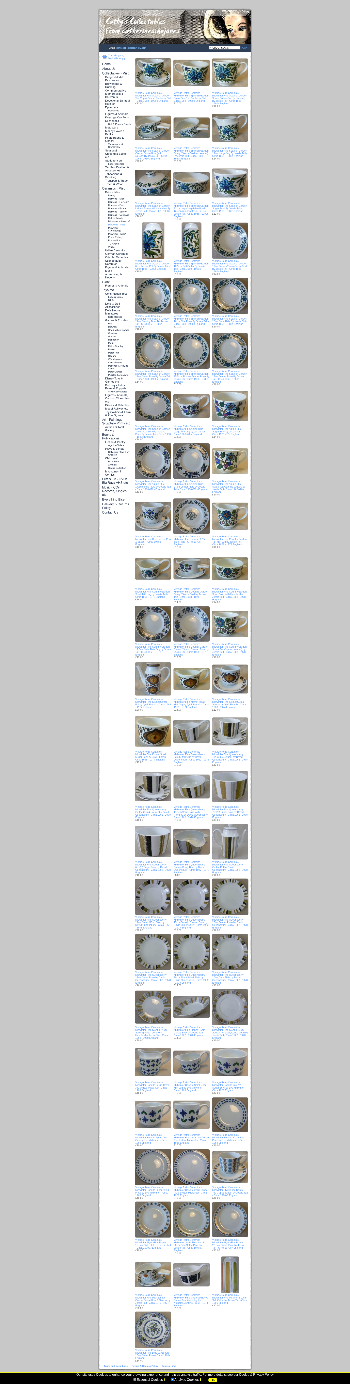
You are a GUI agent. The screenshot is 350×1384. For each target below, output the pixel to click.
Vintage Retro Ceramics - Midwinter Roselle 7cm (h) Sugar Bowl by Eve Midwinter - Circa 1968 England (229, 1086)
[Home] (116, 64)
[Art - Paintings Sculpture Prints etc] (116, 421)
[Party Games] (116, 372)
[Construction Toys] (116, 294)
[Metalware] (116, 127)
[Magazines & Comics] (116, 473)
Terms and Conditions (116, 1366)
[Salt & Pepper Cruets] (116, 124)
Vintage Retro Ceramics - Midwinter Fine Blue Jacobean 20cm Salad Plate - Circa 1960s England (152, 1354)
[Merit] (116, 343)
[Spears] (116, 356)
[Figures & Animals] (116, 114)
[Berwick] (116, 327)
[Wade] (116, 247)
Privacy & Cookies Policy (145, 1366)
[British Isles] (116, 192)
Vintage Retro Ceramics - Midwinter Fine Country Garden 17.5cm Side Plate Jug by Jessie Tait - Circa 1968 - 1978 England (153, 649)
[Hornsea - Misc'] (116, 199)
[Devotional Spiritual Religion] (116, 102)
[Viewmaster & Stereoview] (116, 145)
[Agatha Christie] (116, 445)
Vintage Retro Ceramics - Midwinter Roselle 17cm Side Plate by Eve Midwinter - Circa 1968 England (228, 1139)
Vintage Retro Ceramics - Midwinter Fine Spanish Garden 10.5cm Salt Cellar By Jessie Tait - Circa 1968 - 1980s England (191, 266)
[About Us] (116, 69)
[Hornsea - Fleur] (116, 205)
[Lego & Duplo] (116, 297)
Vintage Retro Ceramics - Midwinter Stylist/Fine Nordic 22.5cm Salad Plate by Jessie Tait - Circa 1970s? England (228, 1244)
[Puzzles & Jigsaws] (116, 375)
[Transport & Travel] (116, 181)
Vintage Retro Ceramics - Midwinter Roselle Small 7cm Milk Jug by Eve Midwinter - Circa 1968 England (190, 1086)
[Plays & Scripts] (116, 449)
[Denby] (116, 196)
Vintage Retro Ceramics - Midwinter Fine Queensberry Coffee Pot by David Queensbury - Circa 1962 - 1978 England (230, 867)
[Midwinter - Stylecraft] (116, 221)
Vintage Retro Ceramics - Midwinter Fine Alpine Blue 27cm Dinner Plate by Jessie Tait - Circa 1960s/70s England (191, 485)
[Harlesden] (116, 340)
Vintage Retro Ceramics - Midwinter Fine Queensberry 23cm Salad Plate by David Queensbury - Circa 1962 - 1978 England (153, 977)
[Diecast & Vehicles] (116, 405)
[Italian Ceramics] (116, 250)
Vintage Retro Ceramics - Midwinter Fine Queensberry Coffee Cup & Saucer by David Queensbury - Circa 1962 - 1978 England (153, 812)
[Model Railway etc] (116, 408)
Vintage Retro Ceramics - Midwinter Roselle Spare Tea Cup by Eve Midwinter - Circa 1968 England (151, 1139)
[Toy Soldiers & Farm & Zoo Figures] (116, 414)
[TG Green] (116, 244)
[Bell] (116, 324)
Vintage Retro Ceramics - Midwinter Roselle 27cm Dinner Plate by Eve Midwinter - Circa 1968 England (191, 1191)
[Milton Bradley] (116, 346)
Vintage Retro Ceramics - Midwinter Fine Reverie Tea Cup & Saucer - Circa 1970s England (153, 540)
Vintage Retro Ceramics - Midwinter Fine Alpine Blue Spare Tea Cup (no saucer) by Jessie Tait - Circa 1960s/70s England (228, 486)
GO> (243, 47)
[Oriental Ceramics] (116, 257)
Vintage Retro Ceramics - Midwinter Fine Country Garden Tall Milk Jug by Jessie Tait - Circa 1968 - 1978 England (229, 540)
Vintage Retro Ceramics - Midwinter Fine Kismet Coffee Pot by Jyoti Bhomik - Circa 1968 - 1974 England (153, 703)
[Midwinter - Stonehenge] (116, 229)
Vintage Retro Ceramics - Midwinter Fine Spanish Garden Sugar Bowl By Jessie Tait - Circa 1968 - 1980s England (229, 207)
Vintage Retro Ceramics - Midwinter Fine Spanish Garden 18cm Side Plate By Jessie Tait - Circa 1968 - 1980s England (191, 320)
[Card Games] (116, 363)
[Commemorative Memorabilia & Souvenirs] (116, 94)
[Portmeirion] (116, 241)
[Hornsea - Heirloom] (116, 202)
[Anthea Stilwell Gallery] (116, 429)
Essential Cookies (150, 1379)
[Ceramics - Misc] (116, 188)
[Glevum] (116, 337)
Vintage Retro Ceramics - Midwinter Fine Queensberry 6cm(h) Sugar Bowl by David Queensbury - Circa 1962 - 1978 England (153, 867)
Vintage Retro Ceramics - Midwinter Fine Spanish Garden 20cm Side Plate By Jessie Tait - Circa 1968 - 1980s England (229, 320)
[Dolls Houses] (116, 317)
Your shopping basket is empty (116, 57)
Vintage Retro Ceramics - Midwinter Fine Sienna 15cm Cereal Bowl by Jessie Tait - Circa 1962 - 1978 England (189, 1031)
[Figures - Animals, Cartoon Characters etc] (116, 398)
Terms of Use (169, 1366)
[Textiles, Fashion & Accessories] (116, 169)
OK (212, 1380)
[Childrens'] (116, 458)
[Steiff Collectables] (116, 392)
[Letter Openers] (116, 164)
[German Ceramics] (116, 254)
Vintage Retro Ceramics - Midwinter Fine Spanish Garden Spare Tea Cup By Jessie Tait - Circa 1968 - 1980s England (191, 97)
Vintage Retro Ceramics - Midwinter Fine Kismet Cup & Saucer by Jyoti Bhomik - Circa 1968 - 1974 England (229, 703)
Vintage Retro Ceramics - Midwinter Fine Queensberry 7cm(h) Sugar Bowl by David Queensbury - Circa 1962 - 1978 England (230, 812)
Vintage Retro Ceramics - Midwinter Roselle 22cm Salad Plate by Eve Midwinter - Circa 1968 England (152, 1191)
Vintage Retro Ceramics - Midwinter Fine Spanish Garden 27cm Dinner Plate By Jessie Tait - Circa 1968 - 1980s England (229, 376)
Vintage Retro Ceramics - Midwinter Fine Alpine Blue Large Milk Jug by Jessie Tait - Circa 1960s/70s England (190, 430)
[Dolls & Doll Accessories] (116, 305)
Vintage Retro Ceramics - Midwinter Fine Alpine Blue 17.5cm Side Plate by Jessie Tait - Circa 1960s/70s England (153, 485)
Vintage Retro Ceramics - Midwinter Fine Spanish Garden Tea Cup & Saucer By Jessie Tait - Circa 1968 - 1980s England (153, 97)
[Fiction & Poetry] (116, 442)
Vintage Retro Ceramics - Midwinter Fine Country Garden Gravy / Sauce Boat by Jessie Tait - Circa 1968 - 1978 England (191, 594)
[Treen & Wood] (116, 184)
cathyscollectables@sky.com (130, 48)
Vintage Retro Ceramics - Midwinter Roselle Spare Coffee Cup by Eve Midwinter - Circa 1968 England (191, 1139)
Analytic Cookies (186, 1379)
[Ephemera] (116, 107)
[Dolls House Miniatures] (116, 312)
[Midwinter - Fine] (116, 225)
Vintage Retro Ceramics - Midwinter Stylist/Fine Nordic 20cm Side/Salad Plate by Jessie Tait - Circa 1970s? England (189, 1245)
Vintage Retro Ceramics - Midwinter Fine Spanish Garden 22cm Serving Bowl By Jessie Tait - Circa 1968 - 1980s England (152, 321)
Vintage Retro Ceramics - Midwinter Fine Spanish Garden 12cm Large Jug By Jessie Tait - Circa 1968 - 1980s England (229, 152)
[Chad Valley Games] (116, 330)
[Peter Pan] (116, 353)
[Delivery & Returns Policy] (116, 506)
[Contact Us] (116, 512)
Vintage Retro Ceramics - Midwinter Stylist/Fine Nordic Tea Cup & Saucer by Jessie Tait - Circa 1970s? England (230, 1191)
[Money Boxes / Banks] (116, 133)
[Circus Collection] (116, 468)
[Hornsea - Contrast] (116, 215)
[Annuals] (116, 465)
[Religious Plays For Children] (116, 453)
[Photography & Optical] (116, 139)
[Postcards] (116, 111)
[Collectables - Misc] (116, 73)
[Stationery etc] (116, 160)
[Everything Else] (116, 499)
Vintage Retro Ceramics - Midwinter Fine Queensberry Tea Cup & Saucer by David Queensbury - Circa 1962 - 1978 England (230, 757)
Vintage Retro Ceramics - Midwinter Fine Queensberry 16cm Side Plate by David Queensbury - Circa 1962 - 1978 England (230, 977)
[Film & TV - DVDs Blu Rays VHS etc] (116, 481)
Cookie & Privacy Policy (256, 1374)
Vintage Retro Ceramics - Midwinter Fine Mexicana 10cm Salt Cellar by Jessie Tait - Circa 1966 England (229, 1299)
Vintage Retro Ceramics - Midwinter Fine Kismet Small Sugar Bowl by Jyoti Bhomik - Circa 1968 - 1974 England (151, 755)
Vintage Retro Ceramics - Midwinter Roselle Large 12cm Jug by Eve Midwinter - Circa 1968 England (152, 1086)
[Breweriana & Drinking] (116, 86)
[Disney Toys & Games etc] (116, 380)
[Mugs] (116, 271)
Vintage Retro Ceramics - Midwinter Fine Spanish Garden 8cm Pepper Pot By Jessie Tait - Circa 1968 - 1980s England (152, 265)
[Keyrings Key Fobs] (116, 117)
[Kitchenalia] (116, 121)
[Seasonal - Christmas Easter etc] (116, 154)
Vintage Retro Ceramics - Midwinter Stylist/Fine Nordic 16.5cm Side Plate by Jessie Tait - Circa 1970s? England (153, 1244)
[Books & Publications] (116, 436)
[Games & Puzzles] (116, 320)
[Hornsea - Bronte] (116, 208)
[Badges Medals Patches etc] (116, 79)
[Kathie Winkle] (116, 218)
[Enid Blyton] (116, 462)
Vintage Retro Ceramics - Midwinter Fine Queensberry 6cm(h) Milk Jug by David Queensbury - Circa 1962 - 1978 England (191, 757)
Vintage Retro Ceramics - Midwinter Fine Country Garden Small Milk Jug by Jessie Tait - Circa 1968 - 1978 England (152, 593)
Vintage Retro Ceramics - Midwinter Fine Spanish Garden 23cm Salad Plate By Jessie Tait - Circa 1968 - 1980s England (152, 375)
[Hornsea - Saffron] (116, 212)
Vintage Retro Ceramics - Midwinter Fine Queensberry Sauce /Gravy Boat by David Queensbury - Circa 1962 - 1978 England (191, 867)
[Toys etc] (116, 290)
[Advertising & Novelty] (116, 276)
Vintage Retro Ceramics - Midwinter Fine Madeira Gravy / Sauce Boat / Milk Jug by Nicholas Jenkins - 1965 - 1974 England (191, 1300)
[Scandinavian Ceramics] (116, 262)
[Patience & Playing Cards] (116, 367)
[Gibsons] (116, 333)
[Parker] (116, 350)
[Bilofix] (116, 300)
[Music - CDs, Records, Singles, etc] (116, 491)
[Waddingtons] (116, 359)
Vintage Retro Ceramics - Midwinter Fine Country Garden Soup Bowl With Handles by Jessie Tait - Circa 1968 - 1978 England (229, 594)
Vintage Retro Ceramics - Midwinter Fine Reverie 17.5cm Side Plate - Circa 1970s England (191, 540)
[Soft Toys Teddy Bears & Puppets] (116, 387)
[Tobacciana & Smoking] (116, 176)
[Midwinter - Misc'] (116, 234)
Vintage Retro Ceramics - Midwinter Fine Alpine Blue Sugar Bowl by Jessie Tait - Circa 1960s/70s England (227, 430)
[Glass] (116, 282)
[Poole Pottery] (116, 237)
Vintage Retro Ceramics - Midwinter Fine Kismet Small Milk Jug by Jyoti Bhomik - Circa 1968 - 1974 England (191, 703)
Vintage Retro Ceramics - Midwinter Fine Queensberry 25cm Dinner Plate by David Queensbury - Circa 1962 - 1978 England (230, 922)
